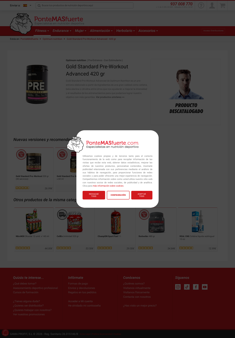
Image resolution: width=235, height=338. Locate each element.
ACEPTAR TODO (142, 195)
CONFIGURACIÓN (118, 195)
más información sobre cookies (108, 185)
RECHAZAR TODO (94, 195)
